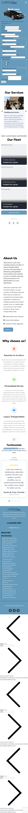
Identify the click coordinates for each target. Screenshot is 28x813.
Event (3, 36)
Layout (3, 25)
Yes (8, 62)
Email (3, 29)
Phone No (4, 30)
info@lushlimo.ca (14, 527)
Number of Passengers (7, 32)
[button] (2, 111)
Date (3, 42)
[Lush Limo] (9, 2)
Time (17, 44)
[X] (14, 610)
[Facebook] (10, 610)
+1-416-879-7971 (14, 523)
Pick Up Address (5, 47)
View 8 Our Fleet (14, 212)
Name (3, 27)
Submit (3, 82)
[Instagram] (18, 610)
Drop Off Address (6, 57)
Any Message (4, 79)
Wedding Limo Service (11, 112)
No (8, 64)
